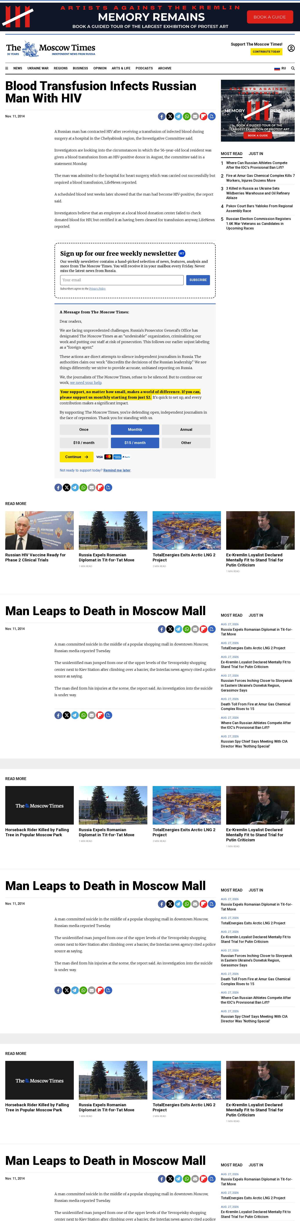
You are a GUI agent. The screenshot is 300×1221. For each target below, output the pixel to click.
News (17, 68)
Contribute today (266, 51)
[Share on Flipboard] (203, 116)
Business (80, 68)
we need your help (85, 382)
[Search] (293, 68)
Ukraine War (38, 68)
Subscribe (198, 280)
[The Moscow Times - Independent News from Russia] (50, 48)
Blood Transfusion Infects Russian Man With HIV (101, 92)
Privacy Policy (97, 288)
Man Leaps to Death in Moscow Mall (105, 611)
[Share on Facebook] (162, 116)
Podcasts (144, 68)
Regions (61, 68)
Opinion (100, 68)
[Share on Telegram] (178, 116)
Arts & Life (121, 68)
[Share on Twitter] (170, 116)
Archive (165, 68)
